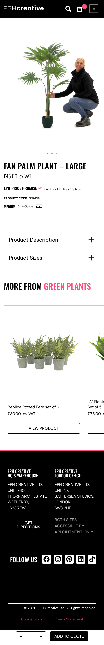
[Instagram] (58, 559)
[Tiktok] (92, 559)
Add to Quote (69, 636)
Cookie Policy (32, 619)
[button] (47, 153)
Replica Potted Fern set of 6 (33, 407)
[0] (79, 9)
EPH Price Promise (20, 188)
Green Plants (67, 286)
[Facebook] (46, 559)
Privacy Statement (68, 619)
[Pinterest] (69, 559)
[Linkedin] (80, 559)
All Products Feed (57, 579)
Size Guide (25, 206)
